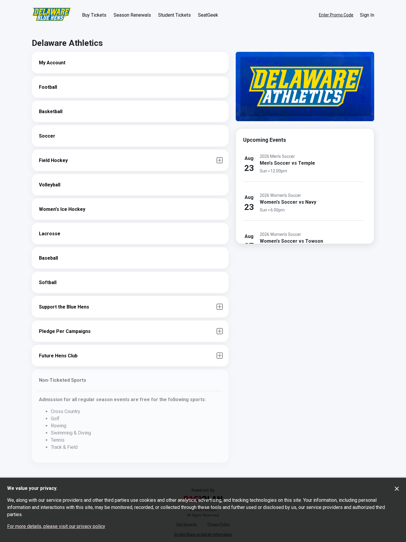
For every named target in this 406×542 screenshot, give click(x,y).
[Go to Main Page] (51, 15)
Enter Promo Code (336, 15)
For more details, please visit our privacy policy (56, 526)
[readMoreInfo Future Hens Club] (220, 356)
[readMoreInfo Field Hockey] (220, 160)
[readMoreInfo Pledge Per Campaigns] (220, 331)
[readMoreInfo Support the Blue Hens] (220, 307)
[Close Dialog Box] (397, 489)
